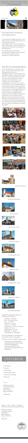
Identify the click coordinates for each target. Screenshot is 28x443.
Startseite (3, 405)
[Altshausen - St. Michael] (8, 179)
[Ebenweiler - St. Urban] (8, 220)
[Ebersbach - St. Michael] (8, 235)
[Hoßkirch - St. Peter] (8, 262)
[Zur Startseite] (14, 11)
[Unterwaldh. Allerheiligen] (8, 304)
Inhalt (8, 405)
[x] (26, 4)
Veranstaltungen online (9, 372)
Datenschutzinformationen (15, 4)
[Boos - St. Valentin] (8, 207)
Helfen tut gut (7, 370)
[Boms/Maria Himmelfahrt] (8, 192)
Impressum (7, 377)
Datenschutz (4, 406)
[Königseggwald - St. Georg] (8, 276)
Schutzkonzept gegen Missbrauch (16, 406)
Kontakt (13, 405)
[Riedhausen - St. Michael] (8, 290)
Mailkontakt (7, 394)
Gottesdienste (7, 366)
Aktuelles (6, 368)
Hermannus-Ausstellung (10, 374)
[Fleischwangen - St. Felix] (8, 248)
